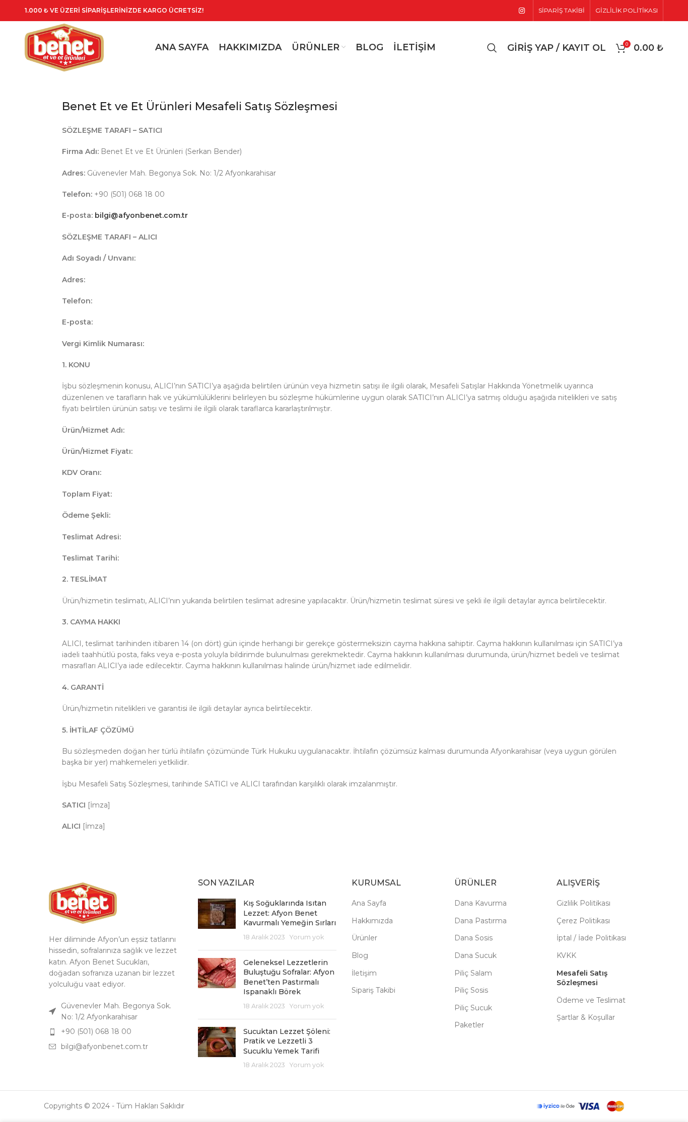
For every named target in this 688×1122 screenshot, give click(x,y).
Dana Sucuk (475, 955)
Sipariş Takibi (373, 990)
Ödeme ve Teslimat (591, 1000)
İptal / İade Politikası (591, 937)
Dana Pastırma (480, 920)
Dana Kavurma (480, 903)
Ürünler (364, 937)
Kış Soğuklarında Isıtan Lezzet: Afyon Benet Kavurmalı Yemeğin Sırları (289, 913)
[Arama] (492, 48)
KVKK (566, 955)
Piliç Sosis (471, 990)
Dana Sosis (473, 937)
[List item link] (113, 1031)
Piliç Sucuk (473, 1007)
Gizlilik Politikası (583, 903)
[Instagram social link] (522, 10)
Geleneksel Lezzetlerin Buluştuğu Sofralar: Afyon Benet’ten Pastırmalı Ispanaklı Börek (288, 977)
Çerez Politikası (583, 920)
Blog (360, 955)
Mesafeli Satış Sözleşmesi (582, 978)
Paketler (469, 1024)
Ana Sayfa (369, 903)
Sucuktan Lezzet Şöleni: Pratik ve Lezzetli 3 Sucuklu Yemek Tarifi (286, 1041)
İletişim (364, 973)
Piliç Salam (473, 973)
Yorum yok (307, 937)
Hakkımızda (372, 920)
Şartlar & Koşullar (586, 1017)
